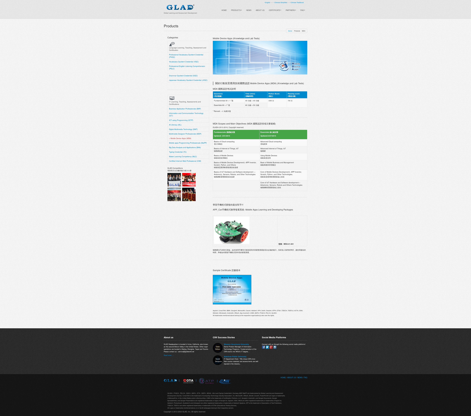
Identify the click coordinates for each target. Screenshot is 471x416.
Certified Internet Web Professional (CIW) (185, 161)
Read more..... (169, 355)
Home (224, 10)
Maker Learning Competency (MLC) (183, 156)
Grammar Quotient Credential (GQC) (183, 75)
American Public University (235, 356)
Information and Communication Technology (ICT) (186, 114)
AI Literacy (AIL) (175, 124)
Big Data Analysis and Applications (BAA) (185, 147)
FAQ (302, 10)
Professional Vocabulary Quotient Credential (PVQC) (186, 55)
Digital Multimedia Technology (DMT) (183, 129)
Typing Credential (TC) (178, 152)
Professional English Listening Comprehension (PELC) (187, 67)
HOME (283, 377)
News (248, 10)
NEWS (299, 377)
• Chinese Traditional (297, 2)
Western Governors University (236, 344)
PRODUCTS (236, 10)
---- (272, 2)
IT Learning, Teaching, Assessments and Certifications (185, 102)
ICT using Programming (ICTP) (181, 120)
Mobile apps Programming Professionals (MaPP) (188, 143)
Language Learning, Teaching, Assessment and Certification (187, 48)
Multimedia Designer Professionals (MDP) (185, 134)
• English (267, 2)
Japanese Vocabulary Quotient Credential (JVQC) (188, 80)
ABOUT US (291, 377)
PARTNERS (290, 10)
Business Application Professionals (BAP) (185, 108)
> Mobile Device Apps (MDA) (180, 138)
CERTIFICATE (274, 10)
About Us (260, 10)
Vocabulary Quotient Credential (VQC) (184, 61)
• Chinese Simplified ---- (282, 2)
